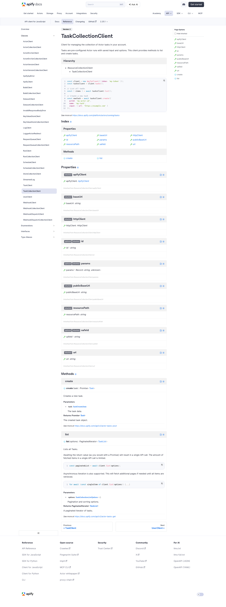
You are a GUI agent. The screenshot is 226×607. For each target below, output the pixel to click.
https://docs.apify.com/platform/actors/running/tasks (96, 115)
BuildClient (27, 87)
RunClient (27, 151)
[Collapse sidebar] (38, 533)
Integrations (81, 13)
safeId (103, 144)
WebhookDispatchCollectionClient (37, 220)
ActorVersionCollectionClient (35, 70)
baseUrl (103, 135)
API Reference (29, 548)
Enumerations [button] (27, 225)
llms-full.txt (179, 554)
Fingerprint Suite (68, 554)
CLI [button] (189, 13)
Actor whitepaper (68, 573)
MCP (200, 13)
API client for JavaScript (35, 21)
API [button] (167, 13)
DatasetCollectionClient (33, 105)
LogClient (27, 128)
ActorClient (28, 41)
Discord (139, 548)
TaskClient (27, 185)
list (101, 158)
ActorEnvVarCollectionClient (35, 59)
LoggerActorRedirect (32, 133)
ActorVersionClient (31, 64)
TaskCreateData (79, 407)
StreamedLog (29, 179)
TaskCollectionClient (32, 191)
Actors (40, 13)
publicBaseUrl (139, 139)
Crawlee (64, 548)
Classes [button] (24, 36)
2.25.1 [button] (103, 21)
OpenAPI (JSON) (182, 561)
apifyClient (71, 135)
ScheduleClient (29, 162)
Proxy (59, 13)
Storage (49, 13)
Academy (157, 13)
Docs (57, 21)
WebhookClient (29, 202)
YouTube (140, 561)
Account (69, 13)
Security (93, 13)
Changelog (80, 21)
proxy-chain (66, 579)
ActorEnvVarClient (31, 53)
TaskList (102, 441)
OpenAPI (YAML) (182, 567)
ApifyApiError (29, 76)
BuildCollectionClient (32, 93)
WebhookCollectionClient (33, 208)
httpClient (138, 135)
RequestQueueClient (32, 139)
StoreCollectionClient (32, 174)
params (103, 139)
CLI (23, 579)
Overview (25, 29)
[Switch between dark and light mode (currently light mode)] (200, 594)
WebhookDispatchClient (33, 214)
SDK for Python (29, 561)
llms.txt (177, 548)
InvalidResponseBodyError (34, 110)
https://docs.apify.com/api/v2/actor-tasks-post (96, 426)
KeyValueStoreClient (31, 116)
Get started (196, 4)
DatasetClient (29, 99)
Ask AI (135, 4)
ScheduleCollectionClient (33, 168)
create (69, 158)
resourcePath (72, 144)
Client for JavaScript (32, 567)
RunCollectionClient (31, 156)
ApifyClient (28, 82)
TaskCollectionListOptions (86, 497)
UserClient (27, 197)
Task (91, 388)
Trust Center (104, 548)
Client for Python (30, 573)
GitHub (91, 21)
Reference (67, 21)
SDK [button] (178, 13)
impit (62, 561)
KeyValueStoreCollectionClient (36, 122)
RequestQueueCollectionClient (36, 145)
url (134, 144)
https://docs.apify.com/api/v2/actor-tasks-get (95, 516)
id (67, 139)
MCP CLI (64, 567)
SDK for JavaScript (31, 554)
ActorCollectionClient (32, 47)
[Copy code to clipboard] (164, 80)
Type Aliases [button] (26, 237)
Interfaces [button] (25, 231)
